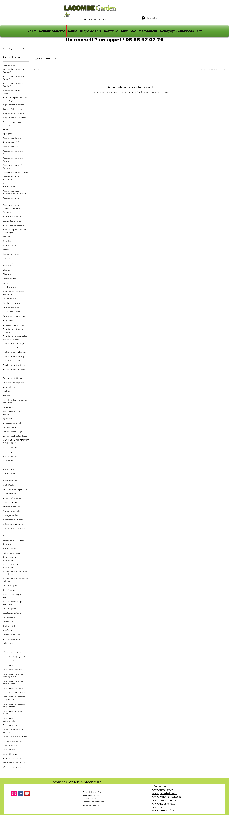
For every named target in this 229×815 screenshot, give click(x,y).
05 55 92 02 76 (89, 798)
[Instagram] (14, 793)
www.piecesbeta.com (164, 793)
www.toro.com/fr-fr (164, 810)
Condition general (91, 805)
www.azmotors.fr (162, 790)
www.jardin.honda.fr (164, 803)
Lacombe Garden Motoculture (75, 782)
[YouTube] (27, 793)
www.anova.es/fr (162, 807)
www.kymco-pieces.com (166, 796)
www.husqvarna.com (164, 800)
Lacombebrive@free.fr (93, 801)
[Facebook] (20, 793)
